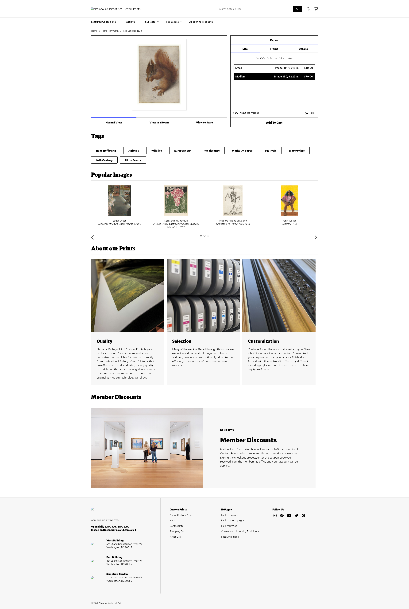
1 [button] (201, 236)
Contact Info (177, 525)
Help (172, 520)
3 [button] (208, 236)
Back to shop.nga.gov (232, 520)
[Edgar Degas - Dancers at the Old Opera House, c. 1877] (119, 200)
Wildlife (156, 150)
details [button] (303, 49)
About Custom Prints (181, 515)
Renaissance (212, 150)
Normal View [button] (114, 122)
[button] (274, 67)
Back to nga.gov (230, 515)
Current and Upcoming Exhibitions (240, 531)
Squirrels (271, 150)
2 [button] (204, 236)
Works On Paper (242, 150)
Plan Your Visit (229, 525)
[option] (119, 205)
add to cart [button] (274, 122)
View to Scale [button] (204, 122)
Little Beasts (133, 160)
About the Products (201, 21)
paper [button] (274, 40)
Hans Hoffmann (110, 30)
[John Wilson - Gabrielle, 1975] (289, 200)
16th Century (104, 160)
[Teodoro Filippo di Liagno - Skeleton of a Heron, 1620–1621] (233, 200)
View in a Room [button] (159, 122)
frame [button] (274, 49)
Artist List (175, 536)
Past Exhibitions (230, 536)
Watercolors (297, 150)
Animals (133, 150)
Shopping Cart (177, 531)
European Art (182, 150)
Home (94, 30)
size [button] (245, 49)
